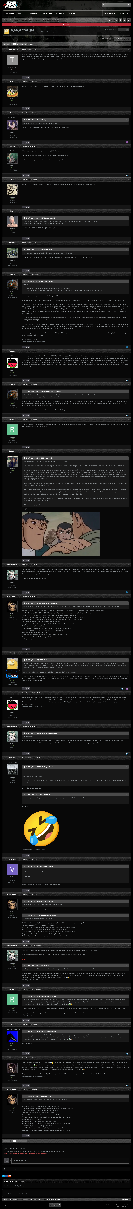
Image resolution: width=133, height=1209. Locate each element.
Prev (8, 44)
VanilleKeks (12, 859)
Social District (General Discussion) (43, 32)
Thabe (12, 211)
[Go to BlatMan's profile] (12, 429)
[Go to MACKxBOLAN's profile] (12, 606)
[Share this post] (128, 49)
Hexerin (12, 113)
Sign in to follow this (111, 29)
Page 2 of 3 (31, 44)
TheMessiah (47, 218)
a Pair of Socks (12, 564)
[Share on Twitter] (3, 1176)
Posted (29, 49)
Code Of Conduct (26, 1193)
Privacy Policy (9, 1193)
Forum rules (66, 24)
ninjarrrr (46, 120)
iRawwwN (12, 758)
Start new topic (106, 39)
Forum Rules (61, 13)
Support (73, 13)
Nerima (12, 146)
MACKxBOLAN (12, 596)
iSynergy (12, 1058)
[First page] (4, 44)
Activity (22, 13)
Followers (122, 30)
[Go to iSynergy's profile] (12, 1068)
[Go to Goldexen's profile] (12, 461)
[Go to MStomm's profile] (12, 284)
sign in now (44, 1151)
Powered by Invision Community (122, 1206)
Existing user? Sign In (110, 13)
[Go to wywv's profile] (12, 91)
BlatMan (12, 419)
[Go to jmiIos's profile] (12, 189)
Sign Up (122, 13)
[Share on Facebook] (6, 1176)
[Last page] (25, 44)
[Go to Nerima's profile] (12, 158)
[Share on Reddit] (9, 1176)
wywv (12, 81)
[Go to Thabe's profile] (12, 221)
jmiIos (12, 179)
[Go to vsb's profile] (12, 1036)
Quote (27, 77)
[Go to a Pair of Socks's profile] (12, 575)
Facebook (120, 20)
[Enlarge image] (61, 534)
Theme (4, 1205)
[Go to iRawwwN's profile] (12, 769)
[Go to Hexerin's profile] (12, 125)
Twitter (124, 20)
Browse (10, 13)
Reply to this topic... (22, 1161)
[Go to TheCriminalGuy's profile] (12, 60)
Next (21, 44)
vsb (45, 965)
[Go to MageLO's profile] (6, 31)
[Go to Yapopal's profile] (12, 363)
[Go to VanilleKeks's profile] (12, 869)
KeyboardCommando (50, 391)
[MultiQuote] (23, 77)
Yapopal (12, 351)
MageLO (15, 32)
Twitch (129, 20)
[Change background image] (127, 13)
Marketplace (47, 13)
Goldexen (12, 451)
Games (34, 13)
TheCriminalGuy (12, 49)
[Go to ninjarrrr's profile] (12, 253)
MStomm (12, 274)
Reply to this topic (123, 39)
